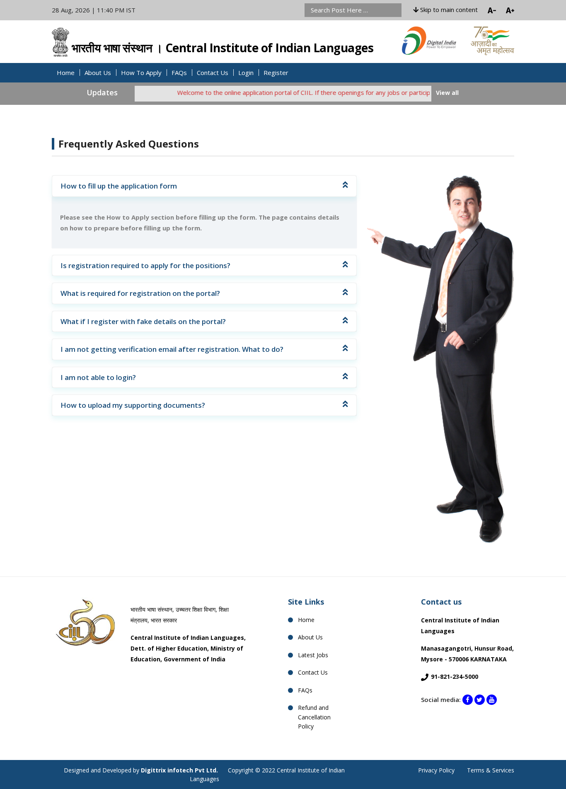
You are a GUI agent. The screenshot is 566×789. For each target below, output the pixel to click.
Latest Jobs (313, 655)
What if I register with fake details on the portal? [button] (143, 321)
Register (276, 72)
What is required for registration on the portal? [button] (140, 293)
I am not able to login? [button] (98, 377)
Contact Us (212, 72)
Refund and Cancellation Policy (314, 717)
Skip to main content (448, 9)
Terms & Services (490, 770)
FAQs (179, 72)
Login (246, 72)
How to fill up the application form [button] (118, 186)
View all (447, 93)
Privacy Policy (436, 770)
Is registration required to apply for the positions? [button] (145, 265)
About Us (98, 72)
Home (66, 72)
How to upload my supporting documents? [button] (132, 405)
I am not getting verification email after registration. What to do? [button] (171, 349)
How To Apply (141, 72)
